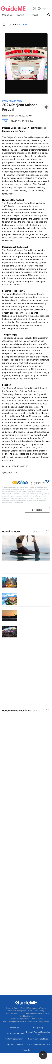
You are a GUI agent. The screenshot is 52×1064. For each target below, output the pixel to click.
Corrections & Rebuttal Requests (38, 1044)
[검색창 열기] (48, 14)
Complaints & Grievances (14, 1044)
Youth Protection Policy (14, 1039)
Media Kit (25, 1050)
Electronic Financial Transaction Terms (38, 1033)
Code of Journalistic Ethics (38, 1039)
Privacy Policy (38, 1028)
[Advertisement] (26, 674)
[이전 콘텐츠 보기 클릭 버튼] (35, 531)
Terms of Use (14, 1028)
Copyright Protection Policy (14, 1033)
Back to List (37, 510)
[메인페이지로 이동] (13, 8)
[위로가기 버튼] (43, 1055)
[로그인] (34, 8)
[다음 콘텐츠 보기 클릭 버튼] (47, 531)
